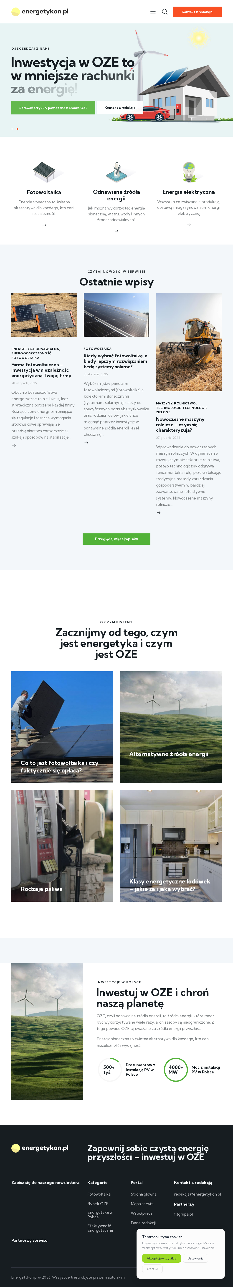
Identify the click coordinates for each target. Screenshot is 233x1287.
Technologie (168, 408)
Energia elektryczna (189, 192)
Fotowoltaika (44, 192)
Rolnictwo (185, 403)
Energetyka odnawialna (35, 349)
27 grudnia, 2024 (168, 437)
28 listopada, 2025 (24, 383)
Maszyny (164, 403)
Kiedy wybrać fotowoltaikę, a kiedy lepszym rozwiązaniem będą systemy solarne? (115, 361)
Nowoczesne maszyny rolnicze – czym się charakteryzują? (180, 424)
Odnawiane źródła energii (116, 195)
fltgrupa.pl (183, 1214)
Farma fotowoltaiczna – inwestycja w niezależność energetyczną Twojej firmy (41, 370)
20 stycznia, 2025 (96, 374)
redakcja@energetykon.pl (197, 1194)
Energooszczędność (31, 353)
